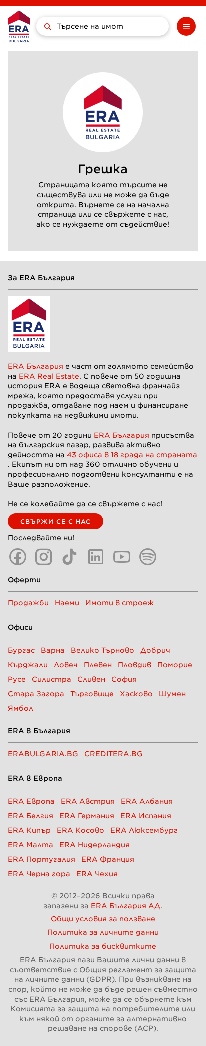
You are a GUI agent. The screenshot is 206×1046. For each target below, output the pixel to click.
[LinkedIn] (96, 557)
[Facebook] (18, 557)
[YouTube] (122, 557)
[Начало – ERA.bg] (19, 26)
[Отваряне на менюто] (186, 26)
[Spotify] (148, 557)
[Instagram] (44, 557)
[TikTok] (70, 557)
